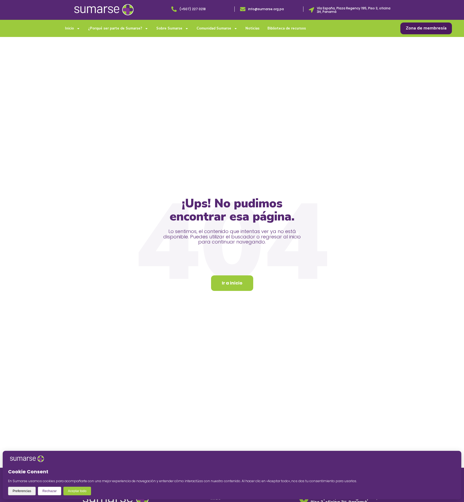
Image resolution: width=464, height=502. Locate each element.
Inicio (69, 28)
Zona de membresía (426, 28)
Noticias (252, 28)
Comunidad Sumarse (214, 28)
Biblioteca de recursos (286, 28)
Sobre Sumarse (169, 28)
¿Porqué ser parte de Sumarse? (115, 28)
